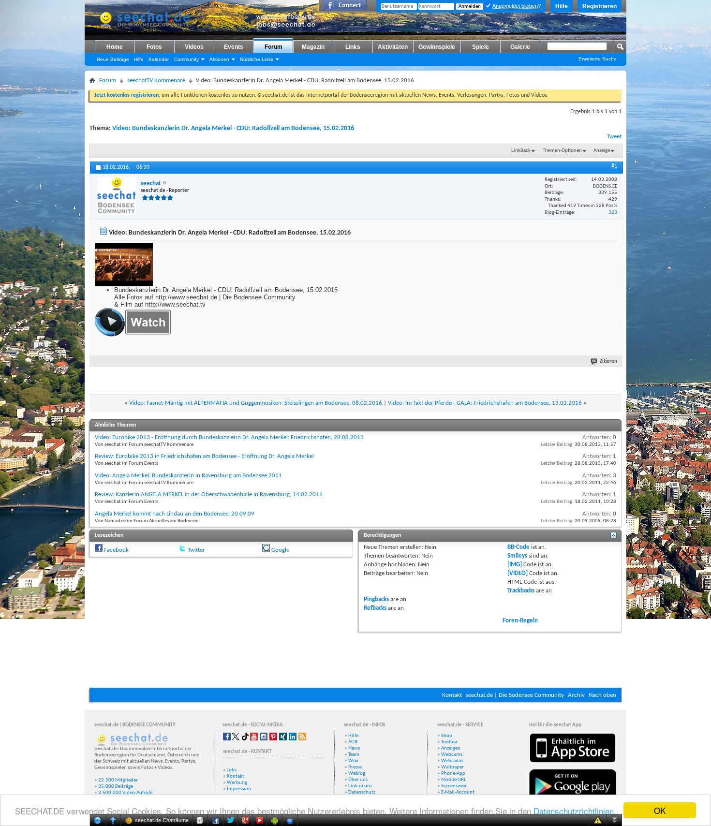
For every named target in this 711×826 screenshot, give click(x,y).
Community (186, 59)
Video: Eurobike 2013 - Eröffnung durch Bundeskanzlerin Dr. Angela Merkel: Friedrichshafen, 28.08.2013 (229, 437)
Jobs (232, 770)
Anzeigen (450, 748)
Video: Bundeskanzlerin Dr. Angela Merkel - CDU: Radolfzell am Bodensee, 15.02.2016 (233, 128)
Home (114, 47)
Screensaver (454, 786)
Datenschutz (361, 792)
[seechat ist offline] (116, 196)
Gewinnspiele (436, 47)
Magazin (313, 47)
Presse (355, 767)
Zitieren (608, 361)
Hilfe (561, 6)
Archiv (576, 695)
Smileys (517, 556)
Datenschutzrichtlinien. (574, 811)
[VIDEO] (517, 573)
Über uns (358, 779)
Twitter (196, 550)
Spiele (480, 47)
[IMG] (514, 564)
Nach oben (602, 695)
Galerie (520, 47)
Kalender (158, 59)
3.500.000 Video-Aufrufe (125, 793)
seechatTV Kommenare (156, 80)
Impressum (239, 789)
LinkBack (521, 150)
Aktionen (219, 59)
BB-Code (518, 547)
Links (352, 47)
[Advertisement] (355, 658)
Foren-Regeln (520, 621)
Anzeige (601, 150)
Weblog (356, 773)
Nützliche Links (256, 59)
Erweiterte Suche (597, 58)
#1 (614, 166)
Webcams (451, 754)
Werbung (237, 782)
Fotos (154, 47)
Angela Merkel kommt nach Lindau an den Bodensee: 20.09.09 (174, 514)
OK (660, 810)
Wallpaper (452, 767)
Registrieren (599, 6)
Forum (273, 47)
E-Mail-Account (457, 792)
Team (353, 754)
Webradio (452, 761)
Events (233, 47)
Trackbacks (520, 591)
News (354, 748)
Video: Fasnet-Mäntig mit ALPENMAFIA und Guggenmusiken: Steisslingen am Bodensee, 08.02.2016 (255, 403)
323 (612, 212)
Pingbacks (376, 599)
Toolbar (449, 742)
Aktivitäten (393, 47)
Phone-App (453, 773)
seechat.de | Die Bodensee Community (515, 695)
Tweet (614, 136)
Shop (446, 735)
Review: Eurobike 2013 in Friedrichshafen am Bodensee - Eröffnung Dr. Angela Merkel (204, 456)
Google (280, 550)
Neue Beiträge (113, 59)
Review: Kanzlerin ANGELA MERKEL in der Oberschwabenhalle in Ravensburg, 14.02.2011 (209, 494)
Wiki (353, 761)
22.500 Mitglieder (118, 780)
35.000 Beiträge (115, 786)
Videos (194, 47)
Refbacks (375, 608)
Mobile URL (453, 779)
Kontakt (452, 695)
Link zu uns (360, 786)
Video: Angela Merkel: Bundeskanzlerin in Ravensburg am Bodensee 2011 (188, 475)
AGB (352, 742)
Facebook (116, 550)
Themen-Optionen (562, 150)
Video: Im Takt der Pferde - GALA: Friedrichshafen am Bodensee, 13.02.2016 (485, 403)
